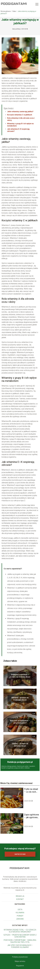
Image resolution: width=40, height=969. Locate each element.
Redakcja (20, 896)
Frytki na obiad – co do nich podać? (31, 790)
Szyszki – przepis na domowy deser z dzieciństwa (20, 936)
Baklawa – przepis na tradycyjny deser (20, 699)
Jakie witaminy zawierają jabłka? (20, 112)
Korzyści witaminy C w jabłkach (19, 115)
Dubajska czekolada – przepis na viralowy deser (20, 676)
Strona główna (6, 11)
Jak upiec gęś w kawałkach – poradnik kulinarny (20, 946)
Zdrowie (20, 919)
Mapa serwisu (20, 961)
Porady (20, 916)
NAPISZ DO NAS (20, 854)
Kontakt (20, 899)
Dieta (14, 11)
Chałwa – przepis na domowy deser (20, 745)
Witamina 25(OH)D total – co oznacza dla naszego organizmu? (20, 931)
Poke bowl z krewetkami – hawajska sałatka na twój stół (20, 941)
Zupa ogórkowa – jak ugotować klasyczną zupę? (31, 816)
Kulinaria (20, 913)
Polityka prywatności (20, 957)
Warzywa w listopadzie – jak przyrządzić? (20, 722)
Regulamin (20, 966)
